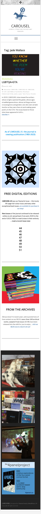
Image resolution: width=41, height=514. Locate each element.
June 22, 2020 (7, 86)
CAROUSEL (20, 26)
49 (20, 243)
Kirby (11, 94)
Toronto (33, 94)
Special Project (7, 78)
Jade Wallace (11, 92)
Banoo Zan (7, 89)
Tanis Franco (26, 94)
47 (20, 237)
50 (20, 246)
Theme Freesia (22, 503)
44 (20, 228)
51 (20, 250)
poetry (16, 94)
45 (20, 231)
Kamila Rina (18, 92)
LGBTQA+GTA (9, 82)
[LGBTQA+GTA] (20, 65)
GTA (5, 92)
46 (20, 234)
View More (8, 114)
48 (20, 240)
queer (20, 94)
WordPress (31, 503)
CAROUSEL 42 (22, 89)
